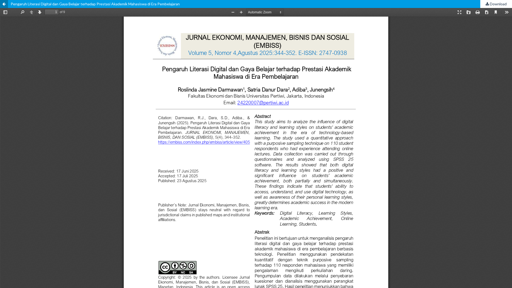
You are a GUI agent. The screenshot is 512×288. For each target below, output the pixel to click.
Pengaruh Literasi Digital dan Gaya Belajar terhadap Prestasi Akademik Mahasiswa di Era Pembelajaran (95, 4)
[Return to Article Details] (4, 4)
